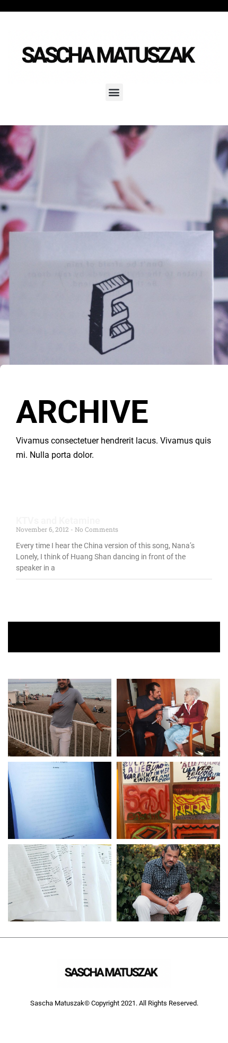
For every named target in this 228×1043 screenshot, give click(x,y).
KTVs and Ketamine (58, 520)
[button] (114, 92)
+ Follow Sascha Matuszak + (114, 636)
